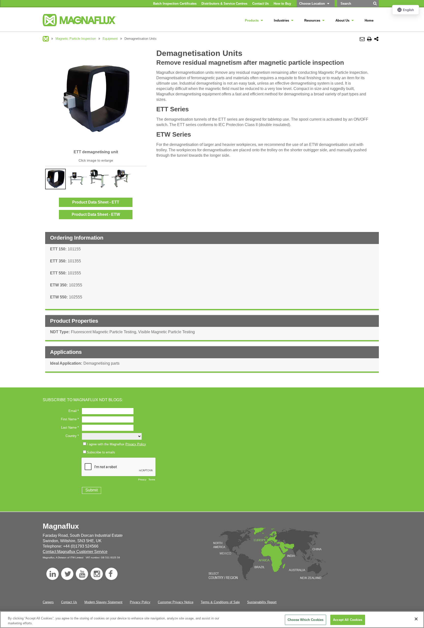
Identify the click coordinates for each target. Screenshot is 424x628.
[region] (212, 619)
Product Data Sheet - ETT (95, 202)
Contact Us (69, 602)
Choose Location (312, 3)
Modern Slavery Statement (103, 602)
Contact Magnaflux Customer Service (75, 552)
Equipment (110, 38)
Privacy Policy (140, 602)
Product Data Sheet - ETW (96, 214)
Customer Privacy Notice (175, 602)
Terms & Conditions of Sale (220, 602)
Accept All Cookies (347, 620)
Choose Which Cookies (306, 620)
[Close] (416, 619)
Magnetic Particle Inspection (75, 38)
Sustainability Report (262, 602)
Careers (48, 602)
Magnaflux (46, 38)
